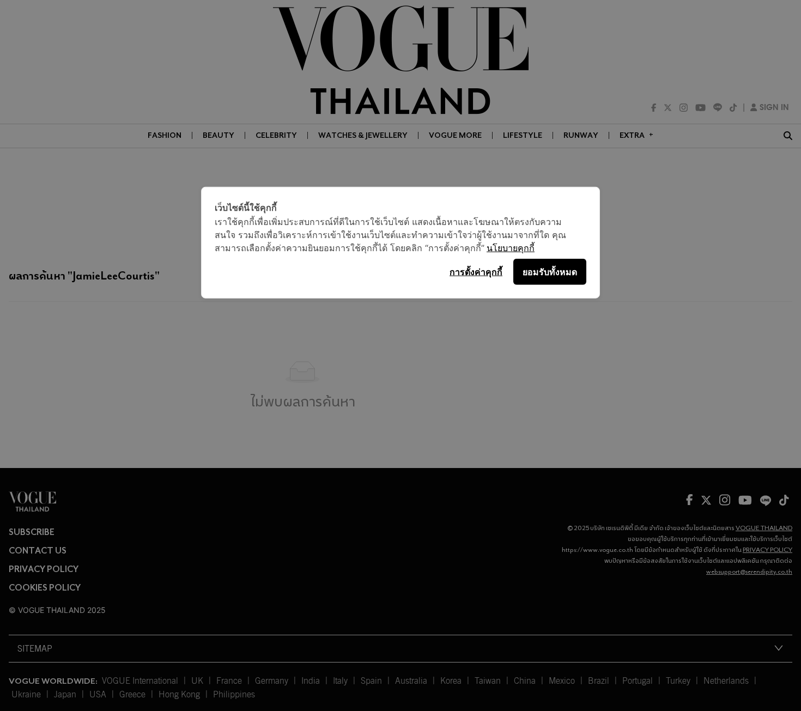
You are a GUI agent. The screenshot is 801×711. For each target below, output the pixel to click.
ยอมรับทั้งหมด (550, 271)
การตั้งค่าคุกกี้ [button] (476, 271)
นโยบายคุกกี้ (511, 247)
